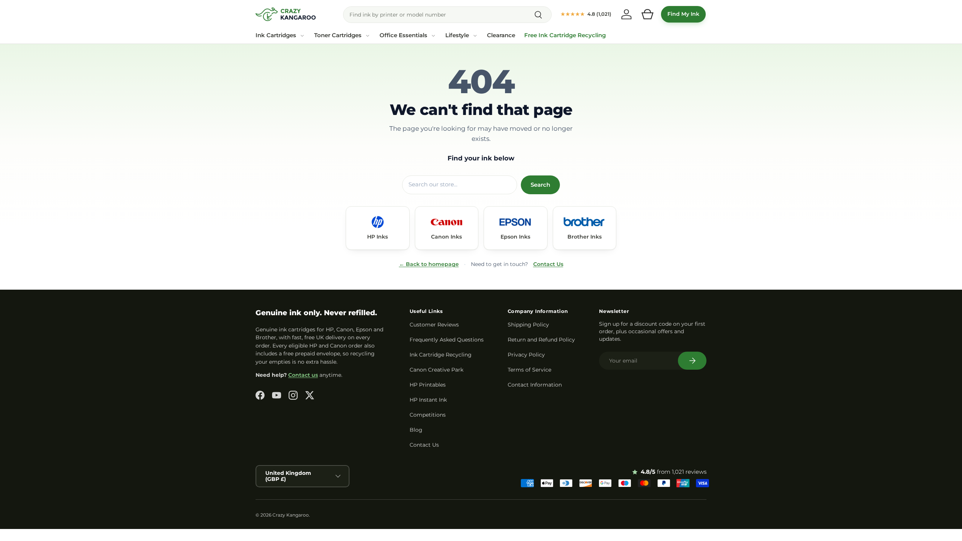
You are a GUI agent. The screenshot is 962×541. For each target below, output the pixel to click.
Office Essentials (403, 35)
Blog (416, 430)
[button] (647, 14)
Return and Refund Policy (541, 340)
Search (540, 184)
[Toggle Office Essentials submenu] (433, 35)
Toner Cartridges (338, 35)
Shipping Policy (528, 325)
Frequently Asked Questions (447, 340)
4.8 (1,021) (586, 14)
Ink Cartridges (276, 35)
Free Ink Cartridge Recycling (565, 35)
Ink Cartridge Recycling (441, 355)
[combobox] (447, 14)
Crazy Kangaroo (290, 515)
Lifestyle (457, 35)
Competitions (428, 415)
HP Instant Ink (428, 400)
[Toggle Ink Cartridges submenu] (302, 35)
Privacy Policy (526, 355)
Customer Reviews (434, 325)
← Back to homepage (429, 264)
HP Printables (428, 385)
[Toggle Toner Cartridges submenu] (367, 35)
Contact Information (535, 385)
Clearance (501, 35)
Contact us (303, 375)
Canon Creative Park (436, 370)
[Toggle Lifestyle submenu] (474, 35)
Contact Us (548, 264)
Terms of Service (529, 370)
